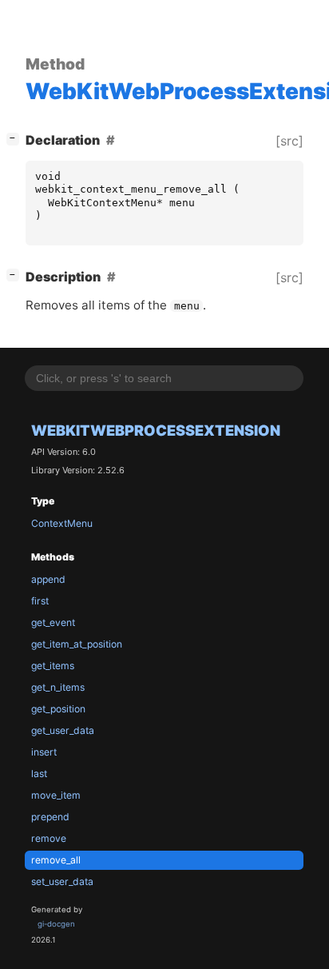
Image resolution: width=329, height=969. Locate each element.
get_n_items (58, 687)
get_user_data (62, 730)
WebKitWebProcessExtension (155, 430)
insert (44, 752)
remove (48, 838)
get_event (53, 622)
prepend (50, 817)
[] (16, 138)
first (40, 601)
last (39, 774)
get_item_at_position (76, 644)
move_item (56, 795)
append (48, 579)
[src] (289, 141)
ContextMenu (62, 523)
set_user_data (62, 881)
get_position (58, 709)
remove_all (56, 860)
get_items (52, 666)
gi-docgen (56, 923)
